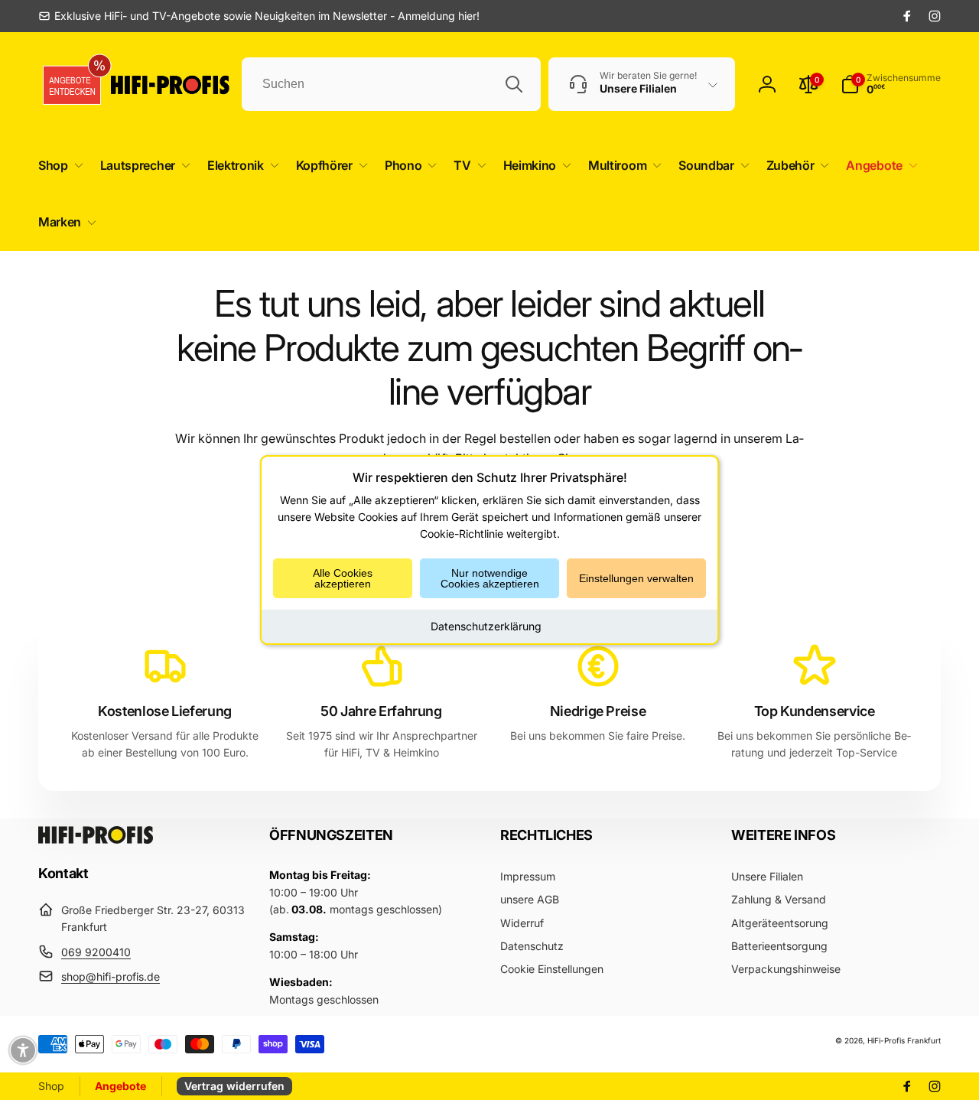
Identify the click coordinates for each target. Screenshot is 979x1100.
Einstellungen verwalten (636, 578)
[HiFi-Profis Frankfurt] (95, 839)
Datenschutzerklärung (486, 626)
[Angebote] (72, 84)
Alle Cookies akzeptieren (342, 578)
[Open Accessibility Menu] (23, 1050)
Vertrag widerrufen (234, 1085)
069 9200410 (96, 951)
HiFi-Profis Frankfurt (904, 1040)
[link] (259, 16)
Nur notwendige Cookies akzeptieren (490, 578)
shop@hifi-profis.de (110, 976)
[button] (58, 165)
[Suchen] (514, 84)
